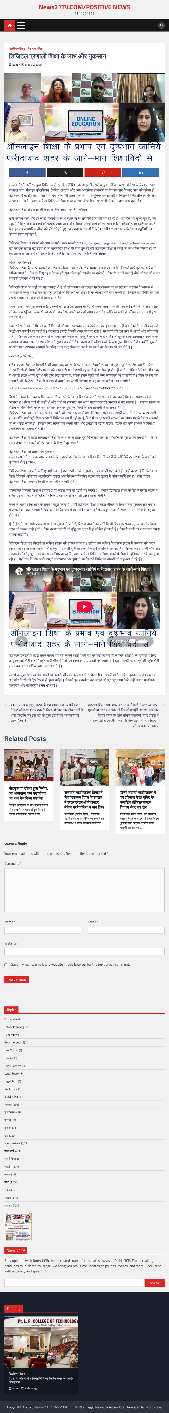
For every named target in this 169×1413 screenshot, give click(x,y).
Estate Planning (14, 1027)
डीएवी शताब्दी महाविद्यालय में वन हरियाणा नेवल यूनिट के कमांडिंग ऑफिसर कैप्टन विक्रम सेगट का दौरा (138, 800)
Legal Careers (12, 1065)
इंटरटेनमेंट (9, 1112)
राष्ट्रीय (8, 1166)
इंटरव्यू (7, 1120)
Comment (12, 863)
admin (16, 65)
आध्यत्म (8, 1104)
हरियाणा (8, 1205)
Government (12, 1042)
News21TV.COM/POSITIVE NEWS (84, 7)
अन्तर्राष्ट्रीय (10, 1097)
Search (154, 1283)
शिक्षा (40, 48)
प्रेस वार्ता (31, 48)
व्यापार (7, 1174)
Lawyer (8, 1058)
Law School (11, 1050)
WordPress (153, 1407)
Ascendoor (117, 1407)
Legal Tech (10, 1081)
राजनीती (8, 1158)
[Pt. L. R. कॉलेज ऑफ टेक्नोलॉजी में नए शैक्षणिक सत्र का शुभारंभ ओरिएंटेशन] (41, 1342)
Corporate (10, 1019)
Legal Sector (12, 1073)
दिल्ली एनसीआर (17, 48)
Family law (11, 1034)
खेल (6, 1135)
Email (93, 921)
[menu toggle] (21, 25)
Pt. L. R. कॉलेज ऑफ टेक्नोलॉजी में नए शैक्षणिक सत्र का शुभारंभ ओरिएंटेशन (41, 1380)
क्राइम (7, 1128)
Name (10, 921)
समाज (7, 1190)
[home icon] (9, 25)
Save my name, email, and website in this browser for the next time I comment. (70, 964)
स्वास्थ (7, 1197)
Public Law (11, 1089)
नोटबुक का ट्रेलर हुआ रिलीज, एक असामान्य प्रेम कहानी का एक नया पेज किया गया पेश (28, 793)
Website (10, 943)
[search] (161, 25)
